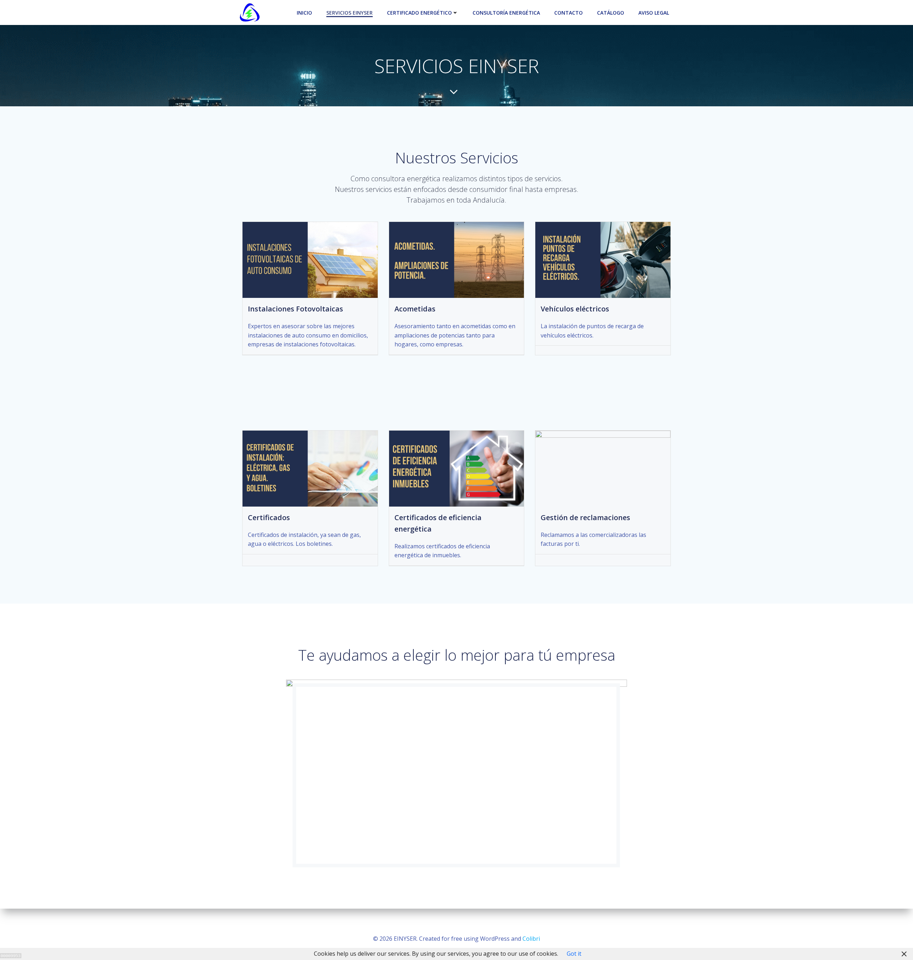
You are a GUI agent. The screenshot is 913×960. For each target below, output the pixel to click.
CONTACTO (568, 12)
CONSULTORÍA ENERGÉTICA (506, 12)
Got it (574, 954)
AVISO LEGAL (653, 12)
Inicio (304, 12)
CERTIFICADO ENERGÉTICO (419, 12)
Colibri (531, 939)
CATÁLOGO (610, 12)
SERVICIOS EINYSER (349, 12)
